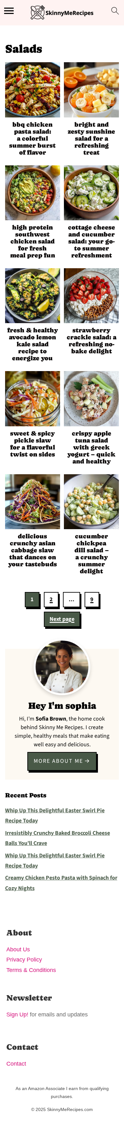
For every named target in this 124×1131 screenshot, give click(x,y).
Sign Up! (17, 1014)
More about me (58, 761)
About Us (18, 949)
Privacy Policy (24, 959)
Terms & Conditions (31, 970)
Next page (62, 619)
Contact (16, 1064)
